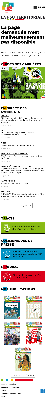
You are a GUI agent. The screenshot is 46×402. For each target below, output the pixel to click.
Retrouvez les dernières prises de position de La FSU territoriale (27, 254)
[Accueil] (8, 7)
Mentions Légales (8, 384)
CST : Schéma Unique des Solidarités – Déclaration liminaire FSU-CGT (18, 134)
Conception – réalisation (11, 393)
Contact (4, 390)
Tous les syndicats (23, 206)
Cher (3, 130)
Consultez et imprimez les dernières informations (26, 227)
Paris (3, 143)
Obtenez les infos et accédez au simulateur (27, 276)
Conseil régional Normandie (14, 154)
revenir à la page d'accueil (27, 55)
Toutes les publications (23, 375)
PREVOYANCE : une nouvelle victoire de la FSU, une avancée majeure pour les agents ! (22, 195)
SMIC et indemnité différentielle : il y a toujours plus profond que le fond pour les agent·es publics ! (22, 120)
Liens (3, 397)
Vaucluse (5, 192)
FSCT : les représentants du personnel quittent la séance (22, 157)
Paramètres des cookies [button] (11, 387)
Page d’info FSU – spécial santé (14, 183)
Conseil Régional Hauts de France (17, 166)
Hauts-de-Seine (8, 181)
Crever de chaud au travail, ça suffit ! (17, 145)
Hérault (5, 116)
